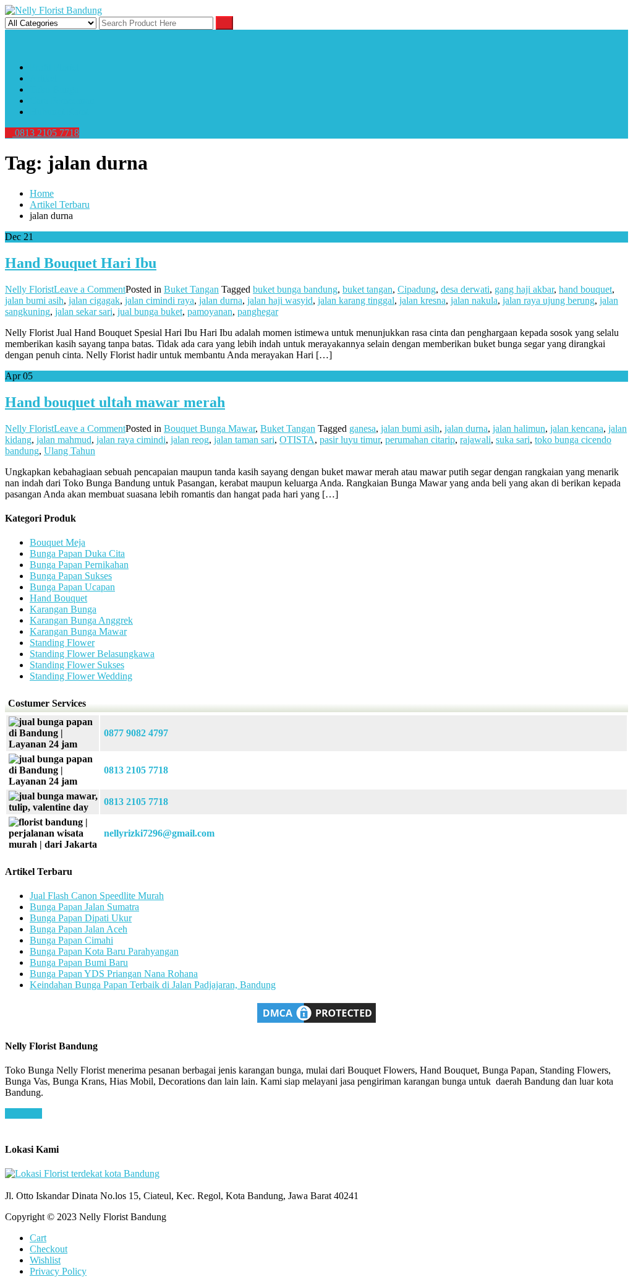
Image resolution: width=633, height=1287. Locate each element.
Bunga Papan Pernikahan (79, 564)
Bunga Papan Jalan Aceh (78, 929)
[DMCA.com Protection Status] (316, 1022)
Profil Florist (54, 67)
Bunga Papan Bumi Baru (79, 962)
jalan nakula (474, 300)
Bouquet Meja (57, 542)
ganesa (362, 428)
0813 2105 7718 (45, 132)
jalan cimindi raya (159, 300)
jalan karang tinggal (356, 300)
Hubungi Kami (59, 111)
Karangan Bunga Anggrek (81, 620)
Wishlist (45, 1260)
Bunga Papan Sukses (71, 575)
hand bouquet (585, 289)
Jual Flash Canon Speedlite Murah (97, 895)
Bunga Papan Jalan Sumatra (84, 907)
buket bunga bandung (295, 289)
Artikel (43, 78)
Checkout (48, 1249)
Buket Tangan (191, 289)
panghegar (257, 311)
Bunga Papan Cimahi (71, 940)
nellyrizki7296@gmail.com (159, 833)
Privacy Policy (58, 1271)
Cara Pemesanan (62, 100)
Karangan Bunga (63, 609)
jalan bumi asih (34, 300)
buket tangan (367, 289)
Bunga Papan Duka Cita (77, 553)
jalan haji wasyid (280, 300)
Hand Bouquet (58, 598)
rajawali (475, 439)
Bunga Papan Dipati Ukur (81, 918)
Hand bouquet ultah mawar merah (115, 402)
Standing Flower (62, 642)
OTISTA (297, 439)
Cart (38, 1238)
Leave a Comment (89, 289)
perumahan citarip (420, 439)
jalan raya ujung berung (549, 300)
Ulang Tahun (69, 451)
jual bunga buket (149, 311)
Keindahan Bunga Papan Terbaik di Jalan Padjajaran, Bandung (153, 984)
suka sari (513, 439)
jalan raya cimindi (131, 439)
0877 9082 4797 (136, 733)
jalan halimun (519, 428)
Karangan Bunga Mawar (78, 631)
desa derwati (465, 289)
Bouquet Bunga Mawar (209, 428)
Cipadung (416, 289)
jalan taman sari (244, 439)
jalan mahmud (63, 439)
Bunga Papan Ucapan (72, 587)
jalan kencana (576, 428)
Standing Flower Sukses (77, 665)
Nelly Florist (29, 289)
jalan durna (220, 300)
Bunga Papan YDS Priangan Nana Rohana (114, 973)
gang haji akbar (524, 289)
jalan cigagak (94, 300)
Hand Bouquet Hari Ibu (80, 263)
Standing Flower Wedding (81, 676)
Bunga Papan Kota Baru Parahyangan (104, 951)
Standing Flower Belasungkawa (92, 653)
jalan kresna (422, 300)
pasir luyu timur (350, 439)
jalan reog (190, 439)
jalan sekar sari (84, 311)
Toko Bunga (54, 89)
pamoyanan (209, 311)
